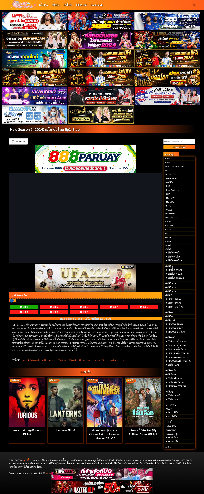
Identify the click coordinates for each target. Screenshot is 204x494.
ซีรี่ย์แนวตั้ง (171, 337)
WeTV (168, 237)
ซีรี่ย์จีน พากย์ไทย (175, 260)
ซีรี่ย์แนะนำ (171, 370)
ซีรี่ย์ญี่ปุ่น (170, 266)
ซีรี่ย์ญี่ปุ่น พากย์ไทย (176, 278)
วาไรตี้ (168, 422)
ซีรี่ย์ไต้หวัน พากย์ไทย (177, 386)
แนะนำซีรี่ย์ (172, 416)
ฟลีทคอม (82, 360)
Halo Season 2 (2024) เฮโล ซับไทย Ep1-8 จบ (45, 129)
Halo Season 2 (33, 360)
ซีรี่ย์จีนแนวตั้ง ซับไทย (177, 341)
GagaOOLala (171, 178)
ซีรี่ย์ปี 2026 (171, 291)
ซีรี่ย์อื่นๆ (169, 316)
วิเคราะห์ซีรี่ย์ (173, 412)
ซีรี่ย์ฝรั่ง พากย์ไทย (175, 307)
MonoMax (170, 202)
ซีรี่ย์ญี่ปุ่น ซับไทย (175, 273)
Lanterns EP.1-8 (65, 430)
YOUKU (169, 241)
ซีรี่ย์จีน (55, 4)
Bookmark (97, 4)
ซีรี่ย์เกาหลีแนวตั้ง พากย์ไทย (179, 361)
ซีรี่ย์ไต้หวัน (171, 374)
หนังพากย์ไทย (174, 441)
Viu (167, 233)
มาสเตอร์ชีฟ (99, 360)
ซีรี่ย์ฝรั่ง (67, 4)
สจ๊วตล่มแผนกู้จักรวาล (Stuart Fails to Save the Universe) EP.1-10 (104, 434)
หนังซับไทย (173, 437)
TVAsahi (169, 225)
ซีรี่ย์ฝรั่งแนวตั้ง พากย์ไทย (178, 353)
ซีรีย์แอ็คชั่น (62, 360)
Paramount (171, 213)
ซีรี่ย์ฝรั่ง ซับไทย (174, 303)
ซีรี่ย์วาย (169, 312)
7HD (168, 162)
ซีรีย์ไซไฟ (72, 360)
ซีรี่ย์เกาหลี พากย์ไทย (176, 332)
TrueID (169, 221)
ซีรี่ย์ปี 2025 (171, 287)
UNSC (44, 360)
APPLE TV (170, 170)
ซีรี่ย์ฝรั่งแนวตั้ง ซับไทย (177, 349)
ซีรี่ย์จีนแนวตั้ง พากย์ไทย (178, 345)
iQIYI (168, 194)
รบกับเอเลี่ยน (111, 360)
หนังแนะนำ (171, 430)
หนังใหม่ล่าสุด (172, 434)
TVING (169, 229)
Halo (24, 360)
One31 (169, 209)
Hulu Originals (172, 190)
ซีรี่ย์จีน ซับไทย (174, 256)
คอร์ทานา (52, 360)
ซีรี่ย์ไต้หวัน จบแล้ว (175, 378)
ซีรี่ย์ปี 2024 (171, 283)
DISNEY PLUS (171, 174)
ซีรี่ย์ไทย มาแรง (174, 399)
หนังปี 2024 (171, 426)
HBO (168, 186)
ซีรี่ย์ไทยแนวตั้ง (174, 365)
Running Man (172, 217)
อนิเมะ (169, 447)
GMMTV (169, 182)
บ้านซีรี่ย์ (26, 460)
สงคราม (121, 360)
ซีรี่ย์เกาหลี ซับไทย (175, 328)
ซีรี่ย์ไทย (169, 391)
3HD (168, 158)
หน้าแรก (43, 4)
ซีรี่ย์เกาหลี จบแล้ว (175, 324)
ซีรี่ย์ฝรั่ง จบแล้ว (174, 299)
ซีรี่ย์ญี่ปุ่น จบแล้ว (175, 270)
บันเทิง (169, 409)
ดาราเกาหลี (171, 405)
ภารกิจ (90, 360)
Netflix (169, 205)
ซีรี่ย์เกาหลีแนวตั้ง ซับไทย (178, 357)
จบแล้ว (169, 245)
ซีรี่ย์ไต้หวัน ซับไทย (176, 382)
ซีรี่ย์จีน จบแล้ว (174, 252)
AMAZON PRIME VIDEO (176, 166)
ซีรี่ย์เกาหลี (81, 4)
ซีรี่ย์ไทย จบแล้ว (174, 395)
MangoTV (170, 198)
